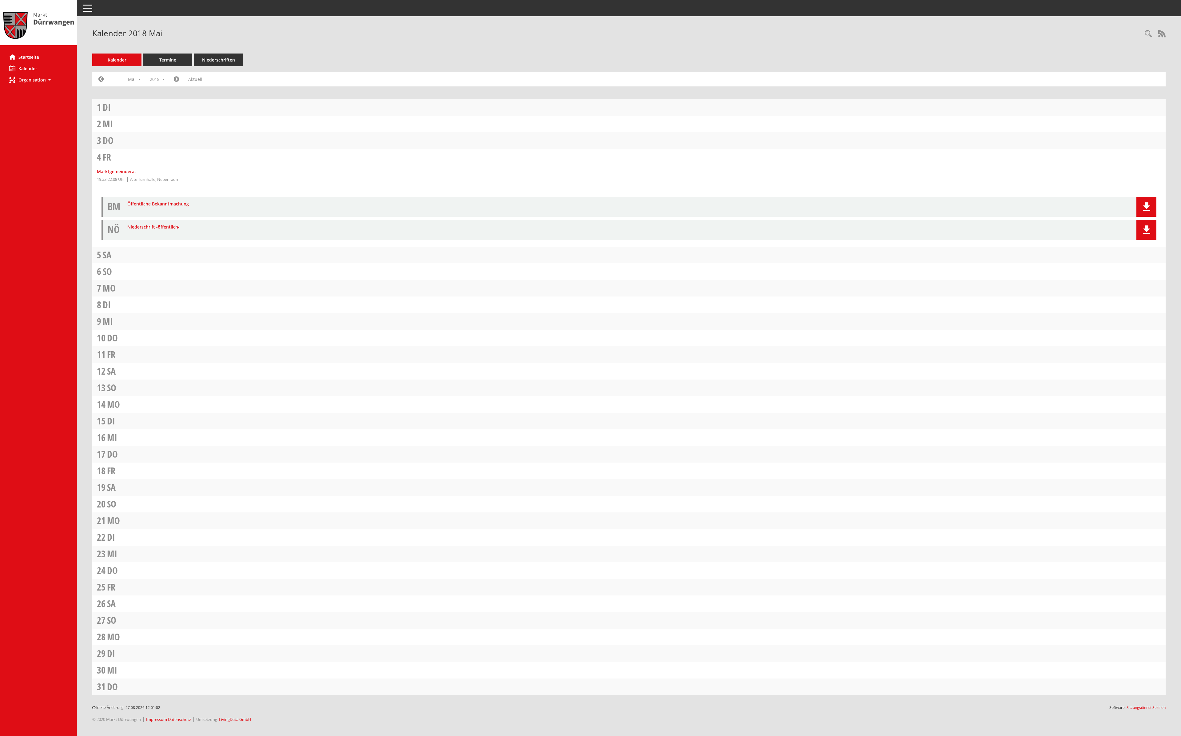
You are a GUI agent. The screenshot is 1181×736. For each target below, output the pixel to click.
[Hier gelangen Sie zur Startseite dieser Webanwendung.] (38, 25)
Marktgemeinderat (116, 171)
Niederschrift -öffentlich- (153, 227)
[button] (38, 80)
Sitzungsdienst (1146, 707)
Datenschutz (179, 719)
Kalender (27, 68)
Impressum (157, 719)
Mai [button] (132, 79)
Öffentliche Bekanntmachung (158, 204)
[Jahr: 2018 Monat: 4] (101, 79)
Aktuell (195, 79)
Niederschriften (218, 60)
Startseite (28, 57)
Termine (167, 60)
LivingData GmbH (235, 719)
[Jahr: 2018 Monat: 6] (176, 79)
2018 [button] (155, 79)
